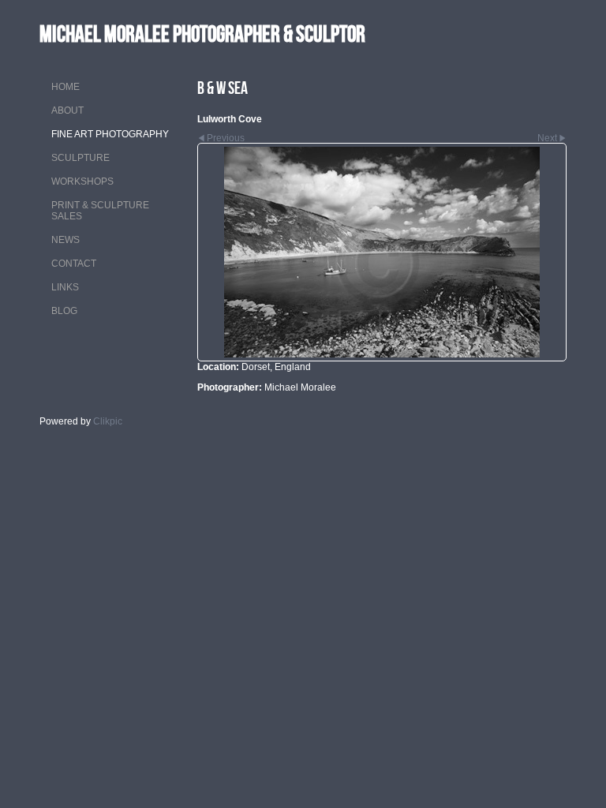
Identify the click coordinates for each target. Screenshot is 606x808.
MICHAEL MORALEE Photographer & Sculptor (202, 33)
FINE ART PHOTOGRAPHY (110, 134)
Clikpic (107, 421)
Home (65, 86)
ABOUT (67, 110)
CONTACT (73, 263)
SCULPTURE (80, 157)
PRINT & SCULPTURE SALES (100, 211)
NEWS (65, 239)
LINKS (65, 287)
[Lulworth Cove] (382, 252)
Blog (64, 310)
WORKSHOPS (82, 181)
